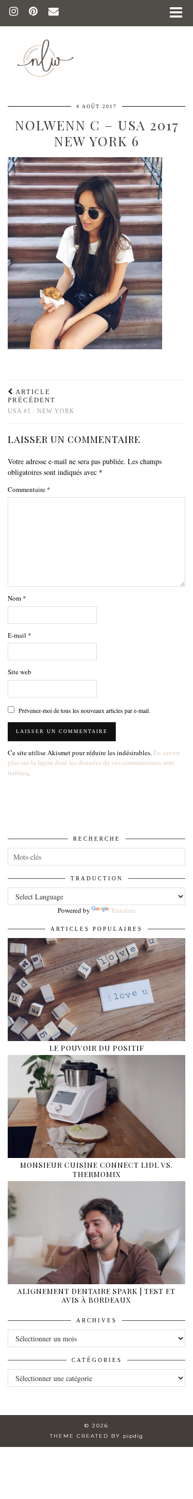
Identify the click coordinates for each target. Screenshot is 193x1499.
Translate (123, 910)
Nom (17, 598)
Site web (19, 671)
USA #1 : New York (41, 401)
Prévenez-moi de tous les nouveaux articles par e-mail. (84, 710)
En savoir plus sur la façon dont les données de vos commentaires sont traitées (94, 762)
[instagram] (14, 12)
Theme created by (96, 1436)
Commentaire (29, 489)
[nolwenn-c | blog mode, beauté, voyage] (96, 42)
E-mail (19, 635)
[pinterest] (33, 12)
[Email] (53, 12)
